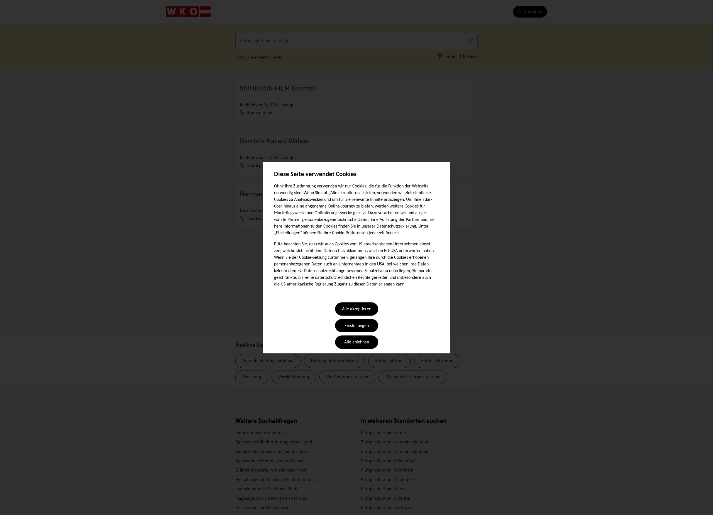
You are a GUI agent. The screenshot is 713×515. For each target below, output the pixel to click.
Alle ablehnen (356, 342)
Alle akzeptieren (356, 309)
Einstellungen (357, 326)
